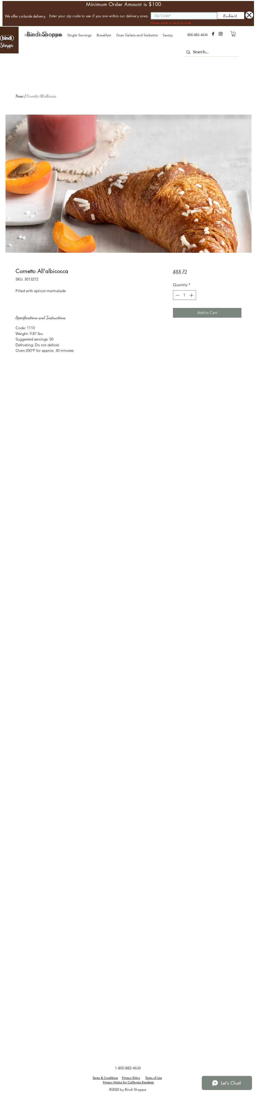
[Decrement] (177, 295)
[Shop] (249, 15)
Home (19, 96)
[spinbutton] (184, 295)
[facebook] (213, 33)
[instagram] (220, 33)
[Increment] (191, 295)
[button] (57, 35)
